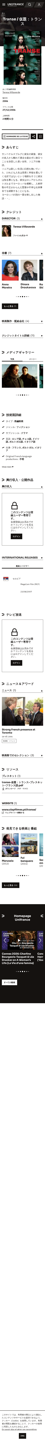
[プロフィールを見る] (39, 4)
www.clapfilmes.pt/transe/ (19, 809)
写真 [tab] (12, 359)
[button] (33, 368)
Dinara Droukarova (28, 286)
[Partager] (33, 136)
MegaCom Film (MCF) (30, 584)
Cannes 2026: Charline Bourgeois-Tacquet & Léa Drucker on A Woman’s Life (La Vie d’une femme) (18, 958)
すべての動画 (9, 982)
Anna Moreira (7, 286)
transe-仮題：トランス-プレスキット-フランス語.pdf (22, 784)
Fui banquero (27, 859)
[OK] (22, 1436)
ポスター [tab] (33, 359)
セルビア (17, 578)
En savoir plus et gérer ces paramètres (19, 1429)
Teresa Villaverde (11, 92)
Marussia (8, 860)
